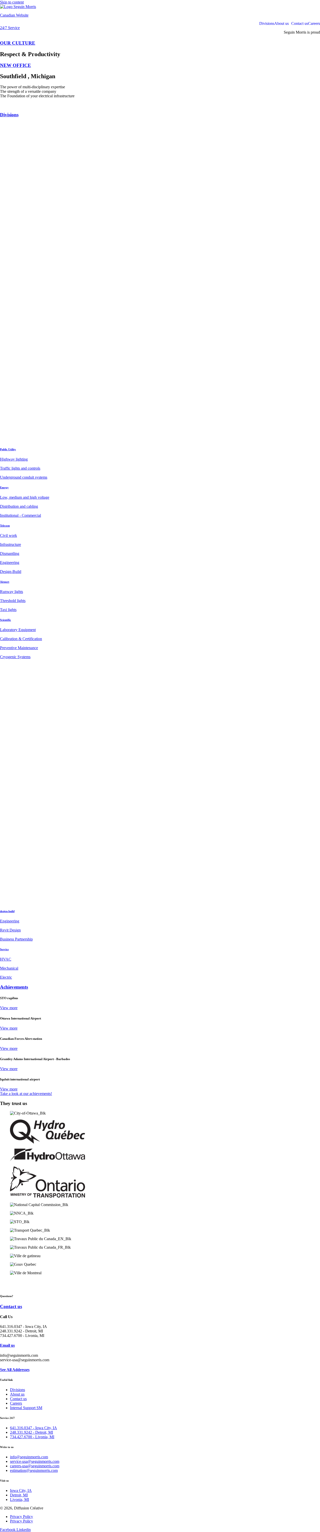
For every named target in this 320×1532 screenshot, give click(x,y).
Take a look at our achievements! (26, 1093)
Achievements (14, 987)
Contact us (299, 24)
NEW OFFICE (15, 65)
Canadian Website (14, 15)
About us (281, 24)
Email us (7, 1345)
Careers (314, 24)
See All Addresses (15, 1370)
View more (9, 1008)
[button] (282, 24)
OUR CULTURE (17, 43)
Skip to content (12, 2)
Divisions (266, 24)
